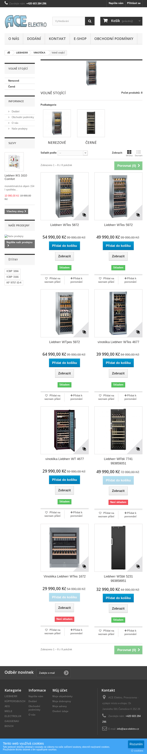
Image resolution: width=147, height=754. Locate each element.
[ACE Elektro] (26, 21)
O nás (13, 38)
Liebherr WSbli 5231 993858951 (118, 579)
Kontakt (57, 38)
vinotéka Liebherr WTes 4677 (118, 342)
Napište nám (116, 3)
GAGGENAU (12, 721)
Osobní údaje (60, 711)
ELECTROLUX (13, 716)
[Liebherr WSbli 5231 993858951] (118, 548)
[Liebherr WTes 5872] (64, 196)
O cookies (137, 750)
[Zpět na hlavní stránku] (8, 52)
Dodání (34, 38)
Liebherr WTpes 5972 (64, 342)
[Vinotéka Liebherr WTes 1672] (64, 548)
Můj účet (59, 690)
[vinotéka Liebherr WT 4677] (64, 430)
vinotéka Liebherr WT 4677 (64, 459)
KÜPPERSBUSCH (15, 701)
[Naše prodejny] (20, 236)
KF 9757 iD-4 (14, 282)
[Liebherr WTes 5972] (118, 196)
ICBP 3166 (13, 276)
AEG (7, 706)
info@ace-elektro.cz (128, 728)
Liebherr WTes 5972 (118, 225)
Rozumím (136, 744)
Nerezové (13, 80)
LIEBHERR (11, 696)
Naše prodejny (19, 128)
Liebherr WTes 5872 (64, 225)
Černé (11, 86)
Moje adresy (59, 706)
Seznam (138, 155)
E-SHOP (80, 38)
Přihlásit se (133, 3)
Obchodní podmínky (113, 38)
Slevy (12, 143)
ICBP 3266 (13, 271)
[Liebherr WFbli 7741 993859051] (118, 430)
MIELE (8, 711)
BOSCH (9, 726)
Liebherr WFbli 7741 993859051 (118, 461)
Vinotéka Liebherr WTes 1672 (65, 576)
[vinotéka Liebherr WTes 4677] (118, 313)
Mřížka (129, 155)
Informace (16, 101)
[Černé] (91, 123)
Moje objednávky (62, 696)
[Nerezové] (57, 123)
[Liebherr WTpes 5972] (64, 313)
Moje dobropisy (61, 701)
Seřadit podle (48, 152)
